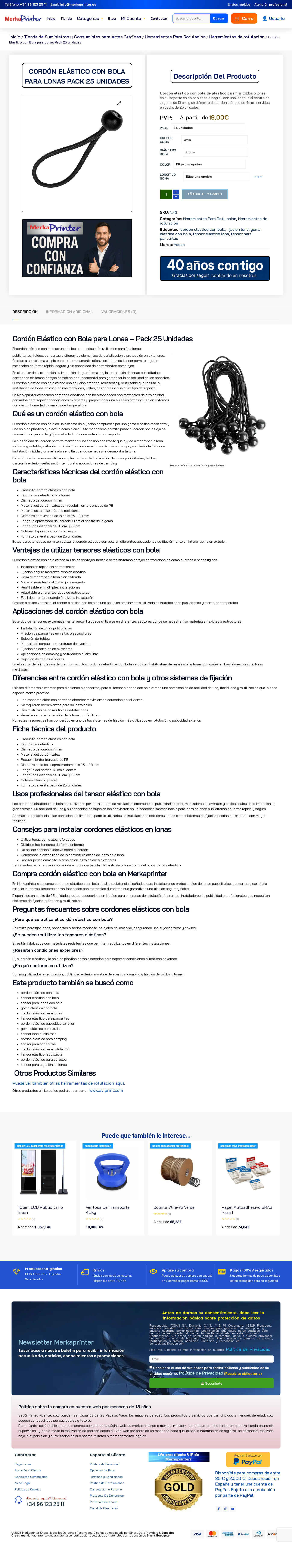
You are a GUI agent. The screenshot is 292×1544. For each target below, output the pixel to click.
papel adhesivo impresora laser (237, 1145)
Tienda (66, 18)
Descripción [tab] (25, 311)
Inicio (51, 18)
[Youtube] (233, 1509)
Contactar (158, 18)
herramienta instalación (98, 1145)
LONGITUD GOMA (168, 176)
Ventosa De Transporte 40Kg (108, 1209)
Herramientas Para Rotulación (175, 36)
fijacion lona (238, 229)
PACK (164, 128)
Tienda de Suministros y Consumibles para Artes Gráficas (82, 36)
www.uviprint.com (106, 1090)
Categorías (90, 18)
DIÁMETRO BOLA (168, 152)
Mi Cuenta (133, 18)
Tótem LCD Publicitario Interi (40, 1209)
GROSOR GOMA (166, 140)
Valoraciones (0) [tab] (118, 311)
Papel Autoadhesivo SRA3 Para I (246, 1209)
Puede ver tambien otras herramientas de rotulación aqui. (68, 1083)
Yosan (179, 244)
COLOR (165, 164)
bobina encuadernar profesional (170, 1145)
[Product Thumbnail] (119, 103)
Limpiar (258, 176)
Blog (112, 18)
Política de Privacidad (248, 1349)
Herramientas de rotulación (236, 36)
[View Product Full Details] (44, 1198)
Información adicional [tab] (69, 311)
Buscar (219, 18)
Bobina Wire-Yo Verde (174, 1207)
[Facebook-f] (219, 1509)
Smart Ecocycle (158, 1535)
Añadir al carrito (204, 194)
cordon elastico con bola (202, 229)
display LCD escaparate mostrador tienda (40, 1145)
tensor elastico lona (211, 233)
